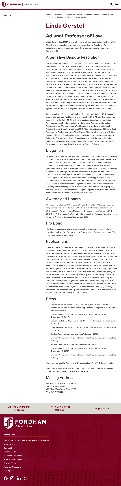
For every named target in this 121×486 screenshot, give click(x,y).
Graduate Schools (92, 15)
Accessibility (9, 444)
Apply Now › (102, 408)
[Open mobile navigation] (117, 4)
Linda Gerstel (81, 17)
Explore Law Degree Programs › (19, 408)
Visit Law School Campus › (60, 408)
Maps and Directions (13, 455)
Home (48, 15)
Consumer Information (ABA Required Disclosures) (26, 440)
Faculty (51, 17)
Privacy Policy (10, 463)
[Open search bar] (111, 4)
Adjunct (70, 17)
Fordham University (12, 467)
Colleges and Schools (73, 15)
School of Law (107, 15)
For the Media (10, 452)
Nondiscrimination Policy (15, 459)
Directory (60, 17)
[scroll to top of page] (114, 479)
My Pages (8, 471)
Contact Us (8, 448)
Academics (58, 15)
